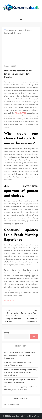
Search (7, 333)
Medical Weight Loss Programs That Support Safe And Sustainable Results (19, 381)
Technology (9, 300)
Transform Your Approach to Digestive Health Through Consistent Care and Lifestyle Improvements (19, 355)
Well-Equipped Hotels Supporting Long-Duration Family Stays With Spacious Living (20, 388)
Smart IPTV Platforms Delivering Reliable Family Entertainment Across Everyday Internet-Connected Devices (20, 372)
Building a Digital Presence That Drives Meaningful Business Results (17, 363)
